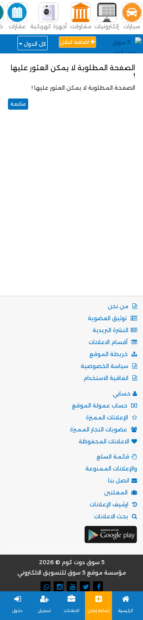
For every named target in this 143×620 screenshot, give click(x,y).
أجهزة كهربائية (48, 26)
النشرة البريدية (110, 330)
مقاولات (80, 26)
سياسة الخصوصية (105, 366)
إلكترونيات (107, 26)
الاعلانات (71, 610)
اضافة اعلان (75, 42)
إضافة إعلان (99, 610)
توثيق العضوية (108, 318)
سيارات (132, 26)
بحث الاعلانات (111, 516)
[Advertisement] (71, 209)
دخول (17, 610)
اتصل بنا (118, 480)
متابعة (18, 104)
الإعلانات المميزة (107, 417)
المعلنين (116, 492)
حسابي (121, 393)
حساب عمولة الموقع (100, 405)
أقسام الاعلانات (109, 342)
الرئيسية (125, 610)
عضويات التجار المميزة (99, 429)
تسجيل (44, 610)
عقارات (17, 26)
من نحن (119, 306)
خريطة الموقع (109, 354)
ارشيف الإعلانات (110, 504)
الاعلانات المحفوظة (104, 441)
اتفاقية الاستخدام (106, 378)
